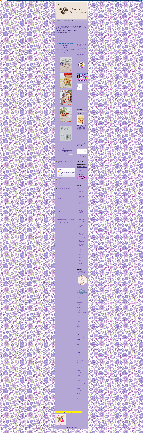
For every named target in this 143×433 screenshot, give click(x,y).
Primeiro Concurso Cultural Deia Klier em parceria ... (82, 231)
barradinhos (78, 307)
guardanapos (79, 342)
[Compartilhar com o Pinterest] (72, 154)
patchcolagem (79, 367)
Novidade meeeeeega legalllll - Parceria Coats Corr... (82, 238)
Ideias (63, 156)
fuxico (78, 336)
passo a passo (79, 365)
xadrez (78, 408)
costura (78, 319)
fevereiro (80, 261)
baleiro (78, 305)
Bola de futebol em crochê (80, 51)
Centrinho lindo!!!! (82, 235)
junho (80, 255)
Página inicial (66, 219)
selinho (78, 388)
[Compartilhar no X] (70, 154)
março (80, 260)
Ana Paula (59, 178)
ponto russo (78, 373)
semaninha (78, 390)
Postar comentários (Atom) (67, 222)
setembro (80, 251)
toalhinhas (78, 401)
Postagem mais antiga (71, 219)
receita (78, 380)
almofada (78, 299)
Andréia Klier (79, 170)
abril (79, 258)
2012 (79, 265)
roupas (78, 386)
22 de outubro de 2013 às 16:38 (65, 178)
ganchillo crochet (79, 337)
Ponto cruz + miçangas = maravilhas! (81, 211)
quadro (78, 378)
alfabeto (78, 297)
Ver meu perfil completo (80, 172)
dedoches (78, 324)
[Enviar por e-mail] (69, 154)
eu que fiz (78, 329)
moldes (78, 352)
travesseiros (79, 403)
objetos (78, 355)
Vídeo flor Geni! (81, 221)
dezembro (80, 189)
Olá (77, 357)
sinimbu (78, 391)
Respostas (60, 169)
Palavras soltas (79, 360)
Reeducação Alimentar (80, 383)
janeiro (80, 263)
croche (78, 321)
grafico (78, 339)
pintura (78, 370)
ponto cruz (66, 156)
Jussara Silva (60, 161)
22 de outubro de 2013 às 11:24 (66, 161)
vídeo (77, 406)
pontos (78, 375)
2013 (79, 188)
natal (77, 354)
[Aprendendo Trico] (82, 272)
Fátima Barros (79, 331)
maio (79, 257)
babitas (78, 304)
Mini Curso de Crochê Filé (81, 52)
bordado (78, 310)
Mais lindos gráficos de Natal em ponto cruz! (82, 206)
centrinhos (78, 315)
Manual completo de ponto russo (82, 42)
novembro (80, 191)
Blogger (76, 427)
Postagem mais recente (60, 219)
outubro (80, 192)
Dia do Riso (78, 326)
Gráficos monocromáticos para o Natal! (81, 217)
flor (77, 334)
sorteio (78, 393)
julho (79, 254)
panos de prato (79, 362)
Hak (77, 344)
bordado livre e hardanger (81, 312)
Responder (59, 167)
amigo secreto (79, 302)
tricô (77, 404)
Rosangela (59, 188)
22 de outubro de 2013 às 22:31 (65, 188)
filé (77, 332)
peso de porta (79, 368)
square (78, 396)
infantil (78, 349)
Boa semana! (81, 198)
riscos (78, 385)
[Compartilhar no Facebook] (71, 154)
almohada (78, 300)
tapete (78, 398)
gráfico (61, 156)
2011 (79, 266)
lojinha (78, 350)
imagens (78, 347)
